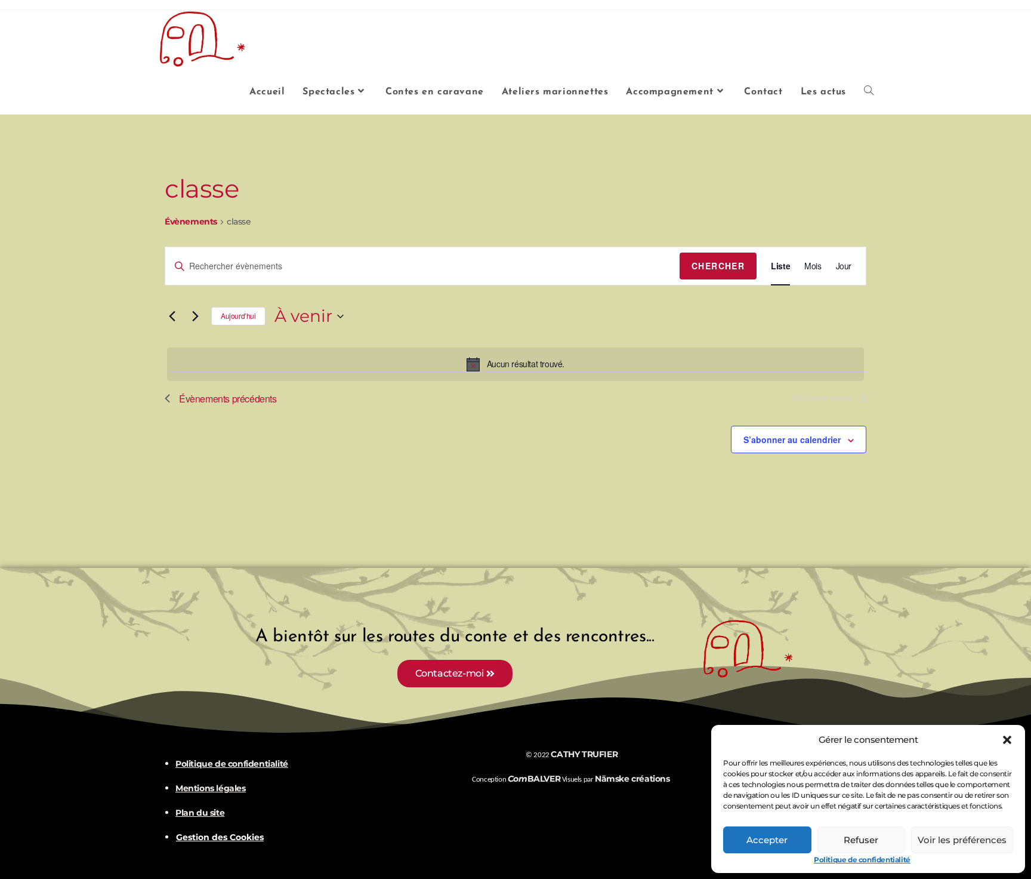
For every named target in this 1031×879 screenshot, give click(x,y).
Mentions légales (210, 788)
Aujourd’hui (238, 316)
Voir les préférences (962, 840)
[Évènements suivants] (195, 316)
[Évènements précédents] (172, 316)
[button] (1007, 740)
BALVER (534, 778)
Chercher (718, 266)
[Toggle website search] (868, 92)
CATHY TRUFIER (584, 754)
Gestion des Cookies (220, 837)
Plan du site (199, 812)
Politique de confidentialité (862, 859)
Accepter (767, 840)
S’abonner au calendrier (792, 439)
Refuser (861, 840)
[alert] (515, 364)
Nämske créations (632, 778)
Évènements (191, 222)
